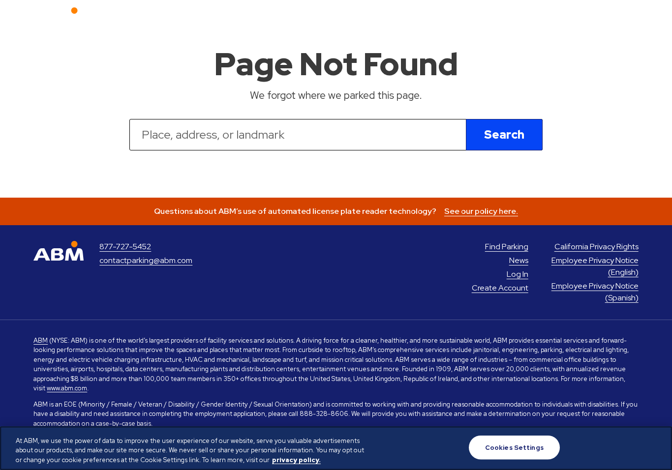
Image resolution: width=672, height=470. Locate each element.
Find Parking (383, 17)
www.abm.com (67, 388)
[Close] (656, 447)
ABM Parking (58, 17)
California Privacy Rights (596, 246)
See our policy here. (481, 211)
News (432, 17)
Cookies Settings (514, 447)
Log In (619, 17)
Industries (477, 17)
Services (528, 17)
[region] (336, 448)
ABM (40, 340)
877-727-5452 (125, 246)
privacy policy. (296, 460)
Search (504, 134)
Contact (576, 17)
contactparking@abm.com (145, 260)
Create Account (500, 288)
